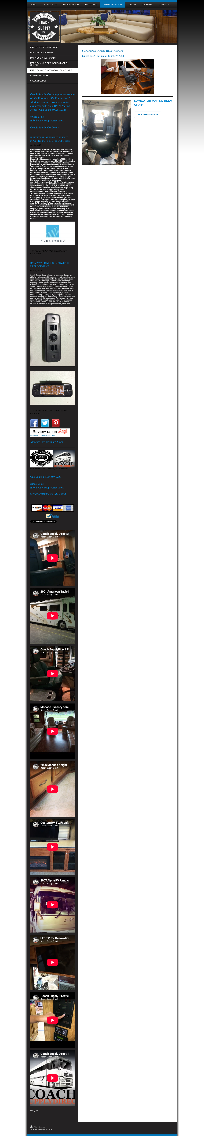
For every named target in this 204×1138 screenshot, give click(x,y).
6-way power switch (56, 277)
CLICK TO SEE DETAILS (147, 115)
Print (35, 1127)
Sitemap (42, 1127)
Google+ (34, 1111)
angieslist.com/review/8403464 (43, 435)
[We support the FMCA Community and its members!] (52, 458)
